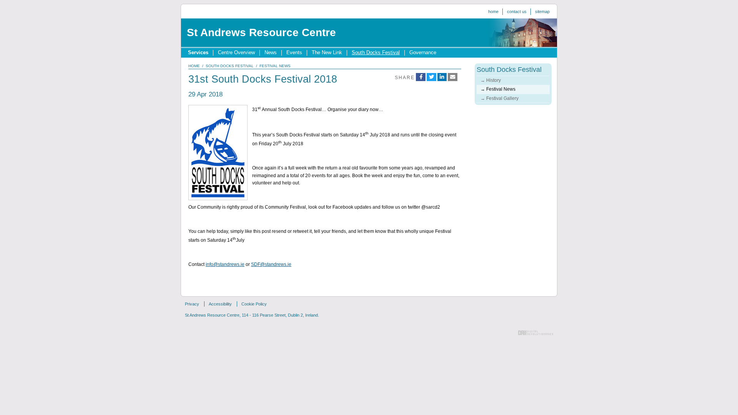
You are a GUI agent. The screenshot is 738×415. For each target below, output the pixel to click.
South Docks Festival (376, 52)
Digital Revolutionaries (535, 332)
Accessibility (220, 304)
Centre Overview (236, 52)
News (270, 52)
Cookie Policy (254, 304)
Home (493, 11)
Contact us (517, 11)
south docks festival (230, 66)
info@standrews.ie (225, 264)
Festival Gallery (502, 98)
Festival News (500, 89)
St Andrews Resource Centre (261, 32)
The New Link (327, 52)
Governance (422, 52)
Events (294, 52)
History (493, 80)
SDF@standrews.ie (271, 264)
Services (198, 52)
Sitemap (542, 11)
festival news (275, 66)
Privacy (192, 304)
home (194, 66)
